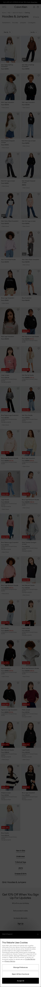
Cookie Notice (30, 959)
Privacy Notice (10, 961)
